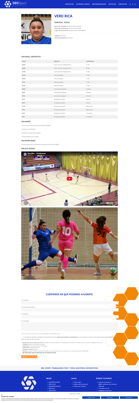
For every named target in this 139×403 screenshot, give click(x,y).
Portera (58, 22)
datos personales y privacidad (66, 337)
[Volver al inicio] (18, 4)
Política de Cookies (80, 386)
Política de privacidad (75, 393)
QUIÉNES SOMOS (83, 4)
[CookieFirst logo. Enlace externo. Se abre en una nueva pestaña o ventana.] (1, 395)
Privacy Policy (46, 333)
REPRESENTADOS (54, 386)
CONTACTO (122, 4)
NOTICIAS (112, 4)
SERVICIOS (69, 4)
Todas (67, 22)
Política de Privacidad (81, 384)
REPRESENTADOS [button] (99, 4)
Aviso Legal (77, 382)
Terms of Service (54, 333)
